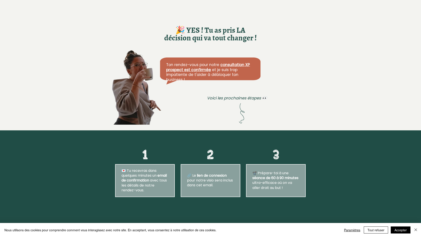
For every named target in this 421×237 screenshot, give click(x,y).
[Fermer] (415, 229)
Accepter (400, 230)
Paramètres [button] (352, 230)
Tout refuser (375, 230)
